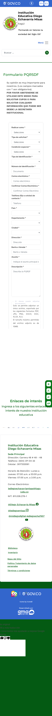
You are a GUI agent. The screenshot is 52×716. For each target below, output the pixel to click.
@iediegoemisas (18, 510)
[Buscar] (47, 52)
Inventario (13, 552)
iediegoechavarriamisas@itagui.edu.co (24, 490)
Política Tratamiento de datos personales (24, 564)
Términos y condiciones (18, 570)
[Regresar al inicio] (26, 534)
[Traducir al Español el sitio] (46, 4)
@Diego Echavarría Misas (23, 504)
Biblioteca (13, 548)
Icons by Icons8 (26, 602)
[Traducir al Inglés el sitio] (41, 4)
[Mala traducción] (6, 638)
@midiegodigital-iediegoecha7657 (27, 518)
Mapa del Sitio (14, 559)
